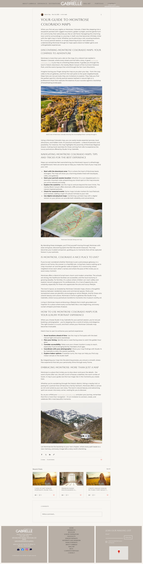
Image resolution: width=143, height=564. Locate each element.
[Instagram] (26, 549)
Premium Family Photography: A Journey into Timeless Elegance (71, 489)
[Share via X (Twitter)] (46, 454)
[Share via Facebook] (41, 454)
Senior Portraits (71, 538)
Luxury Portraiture (71, 534)
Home (71, 528)
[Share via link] (54, 454)
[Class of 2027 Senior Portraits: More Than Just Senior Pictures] (45, 478)
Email (108, 534)
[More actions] (101, 15)
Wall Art (71, 546)
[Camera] (18, 549)
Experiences (71, 530)
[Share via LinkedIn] (50, 454)
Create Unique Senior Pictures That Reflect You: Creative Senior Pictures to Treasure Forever (97, 489)
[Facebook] (22, 549)
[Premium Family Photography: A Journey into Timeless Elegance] (71, 478)
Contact (71, 553)
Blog (71, 549)
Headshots (71, 536)
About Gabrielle (71, 544)
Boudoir (71, 532)
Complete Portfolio (71, 551)
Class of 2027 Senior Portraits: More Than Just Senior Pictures (44, 489)
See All (108, 469)
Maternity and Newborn (71, 540)
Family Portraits (71, 542)
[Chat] (31, 549)
